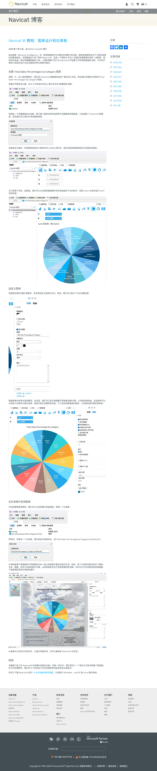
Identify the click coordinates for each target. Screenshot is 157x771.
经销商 (82, 702)
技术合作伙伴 (84, 705)
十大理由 (107, 705)
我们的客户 (108, 702)
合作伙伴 (58, 4)
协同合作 (11, 708)
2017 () (116, 105)
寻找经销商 (84, 699)
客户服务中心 (60, 718)
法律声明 (101, 766)
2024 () (117, 72)
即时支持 (59, 708)
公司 (105, 699)
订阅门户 (59, 721)
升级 (129, 702)
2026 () (117, 62)
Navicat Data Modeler (40, 715)
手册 (57, 699)
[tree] (129, 84)
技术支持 (45, 4)
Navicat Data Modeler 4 (17, 702)
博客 (105, 715)
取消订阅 (131, 712)
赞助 (81, 708)
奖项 (105, 708)
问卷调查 (59, 705)
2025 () (117, 67)
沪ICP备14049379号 (63, 757)
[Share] (126, 47)
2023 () (117, 76)
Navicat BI (36, 708)
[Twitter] (116, 47)
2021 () (117, 86)
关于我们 (71, 4)
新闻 (105, 712)
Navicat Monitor (14, 712)
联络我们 (124, 766)
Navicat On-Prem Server (41, 705)
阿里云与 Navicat (14, 721)
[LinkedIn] (121, 47)
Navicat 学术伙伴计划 (87, 712)
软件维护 (131, 699)
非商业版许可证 (133, 705)
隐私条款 (112, 766)
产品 (35, 4)
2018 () (117, 100)
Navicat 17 (12, 699)
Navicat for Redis (14, 715)
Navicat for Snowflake (16, 705)
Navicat (35, 699)
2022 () (117, 81)
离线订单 (131, 708)
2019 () (117, 96)
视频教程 (59, 702)
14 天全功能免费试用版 (43, 672)
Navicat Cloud (37, 702)
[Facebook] (112, 47)
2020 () (117, 91)
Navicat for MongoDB (16, 718)
